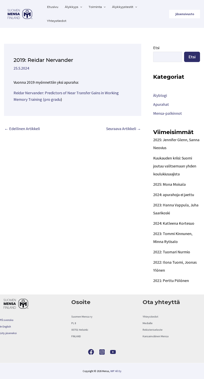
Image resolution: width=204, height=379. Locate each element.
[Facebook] (91, 352)
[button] (80, 7)
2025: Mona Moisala (169, 184)
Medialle (148, 323)
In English (5, 326)
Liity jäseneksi (8, 333)
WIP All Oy (115, 371)
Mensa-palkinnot (167, 113)
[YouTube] (113, 352)
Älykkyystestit (122, 7)
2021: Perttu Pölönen (171, 280)
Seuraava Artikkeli (123, 128)
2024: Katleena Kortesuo (173, 223)
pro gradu (52, 99)
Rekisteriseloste (153, 329)
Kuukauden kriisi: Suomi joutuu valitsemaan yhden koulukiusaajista (174, 165)
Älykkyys (71, 7)
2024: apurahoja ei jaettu (173, 194)
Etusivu (52, 7)
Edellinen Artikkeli (22, 128)
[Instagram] (102, 352)
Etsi (156, 47)
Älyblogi (160, 95)
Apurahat (161, 104)
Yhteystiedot (56, 21)
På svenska (6, 320)
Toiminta (95, 7)
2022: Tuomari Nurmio (171, 251)
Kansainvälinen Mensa (156, 336)
